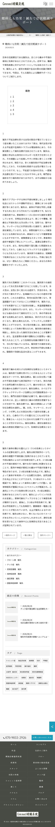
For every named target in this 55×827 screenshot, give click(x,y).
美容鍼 (20, 683)
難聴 (7, 689)
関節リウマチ (30, 683)
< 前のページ (10, 535)
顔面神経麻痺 (10, 683)
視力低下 (15, 689)
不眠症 (45, 661)
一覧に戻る (27, 535)
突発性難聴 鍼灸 (14, 569)
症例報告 (9, 666)
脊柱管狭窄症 (24, 672)
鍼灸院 (31, 678)
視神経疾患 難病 (14, 574)
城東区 (23, 678)
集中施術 (28, 666)
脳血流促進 (22, 661)
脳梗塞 (31, 661)
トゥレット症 (10, 661)
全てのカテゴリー (14, 555)
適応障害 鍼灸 (13, 578)
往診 (38, 661)
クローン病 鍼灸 (14, 560)
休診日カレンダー (12, 678)
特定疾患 (18, 666)
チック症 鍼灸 (13, 564)
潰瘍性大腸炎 (43, 683)
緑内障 (23, 689)
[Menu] (51, 3)
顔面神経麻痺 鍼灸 (15, 583)
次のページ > (45, 535)
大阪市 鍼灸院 (11, 672)
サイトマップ (41, 805)
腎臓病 (39, 678)
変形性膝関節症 (37, 672)
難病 (35, 666)
